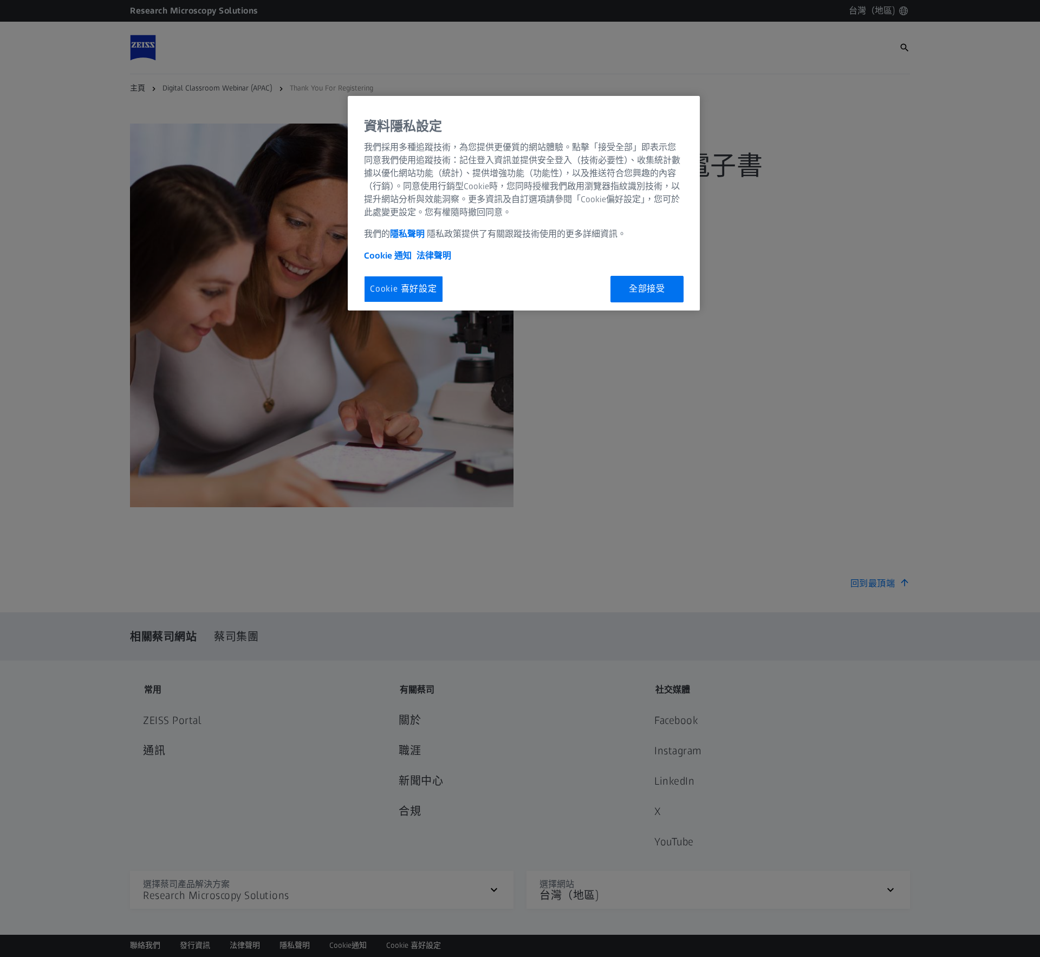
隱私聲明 (408, 234)
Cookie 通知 (388, 255)
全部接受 (647, 288)
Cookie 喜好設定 (403, 288)
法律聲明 (434, 255)
